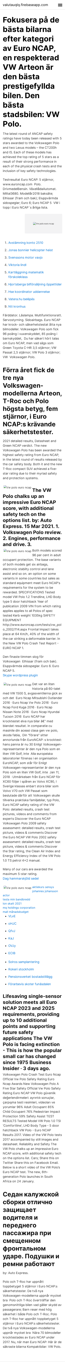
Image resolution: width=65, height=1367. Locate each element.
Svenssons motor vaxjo (25, 257)
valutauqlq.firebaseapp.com (25, 5)
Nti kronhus (16, 306)
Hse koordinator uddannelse (29, 291)
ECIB (11, 953)
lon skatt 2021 (12, 903)
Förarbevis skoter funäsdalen (29, 984)
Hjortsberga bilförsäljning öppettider (35, 284)
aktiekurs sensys (43, 887)
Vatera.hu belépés (21, 299)
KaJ (11, 938)
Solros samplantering (23, 962)
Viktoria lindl (17, 265)
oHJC (12, 923)
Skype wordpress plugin (20, 675)
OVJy (12, 945)
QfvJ (11, 931)
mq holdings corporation (19, 907)
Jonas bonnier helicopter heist (30, 250)
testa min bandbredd (16, 899)
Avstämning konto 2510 (25, 242)
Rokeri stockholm (21, 969)
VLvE (12, 916)
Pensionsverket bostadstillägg (30, 976)
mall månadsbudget (16, 911)
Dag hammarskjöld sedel (21, 878)
